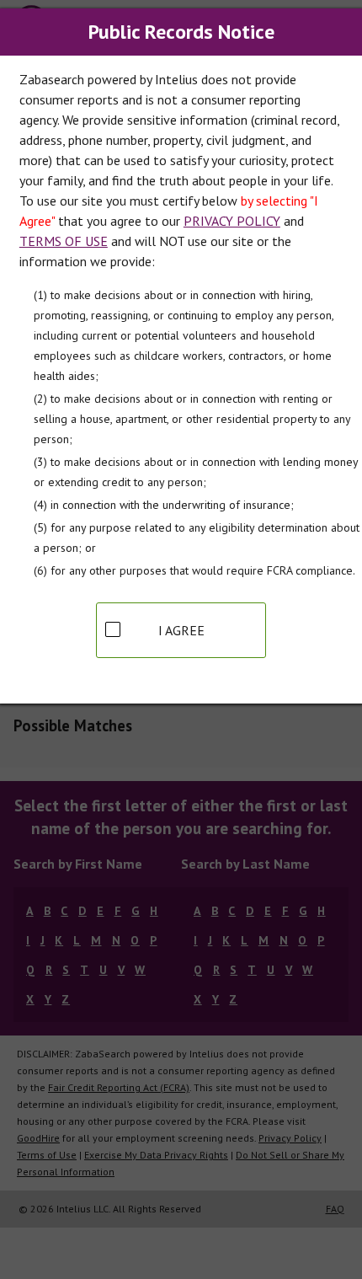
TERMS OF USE (63, 241)
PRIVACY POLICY (232, 220)
